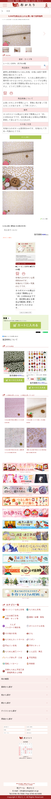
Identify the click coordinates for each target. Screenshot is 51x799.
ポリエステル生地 (36, 626)
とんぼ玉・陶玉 (35, 652)
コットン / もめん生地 (14, 610)
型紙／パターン (11, 664)
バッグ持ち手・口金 (13, 658)
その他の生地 (11, 633)
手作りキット (35, 646)
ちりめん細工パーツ (13, 652)
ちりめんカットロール (14, 639)
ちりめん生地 (8, 19)
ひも (31, 633)
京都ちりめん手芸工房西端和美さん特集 (14, 671)
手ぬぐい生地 (11, 646)
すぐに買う (25, 137)
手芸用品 (33, 658)
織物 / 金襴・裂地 (36, 617)
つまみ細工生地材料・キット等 (11, 617)
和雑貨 (32, 664)
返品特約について (10, 340)
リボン (32, 639)
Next (44, 34)
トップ (3, 19)
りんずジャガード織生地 (12, 626)
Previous (6, 34)
